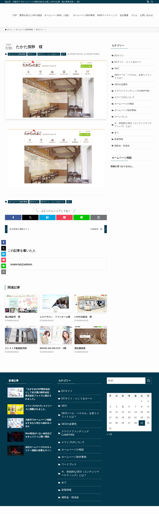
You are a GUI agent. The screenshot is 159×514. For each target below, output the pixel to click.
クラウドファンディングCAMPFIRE (132, 91)
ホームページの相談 (124, 103)
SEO (116, 68)
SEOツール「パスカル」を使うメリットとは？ (133, 76)
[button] (13, 217)
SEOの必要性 (121, 84)
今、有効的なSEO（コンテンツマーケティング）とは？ (133, 124)
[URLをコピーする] (98, 217)
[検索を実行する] (148, 380)
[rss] (148, 1)
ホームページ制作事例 (17, 54)
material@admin (21, 264)
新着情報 (118, 139)
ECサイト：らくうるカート (48, 54)
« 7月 (109, 434)
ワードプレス (120, 116)
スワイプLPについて (124, 97)
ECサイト (32, 54)
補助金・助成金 (122, 145)
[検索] (152, 1)
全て (63, 54)
